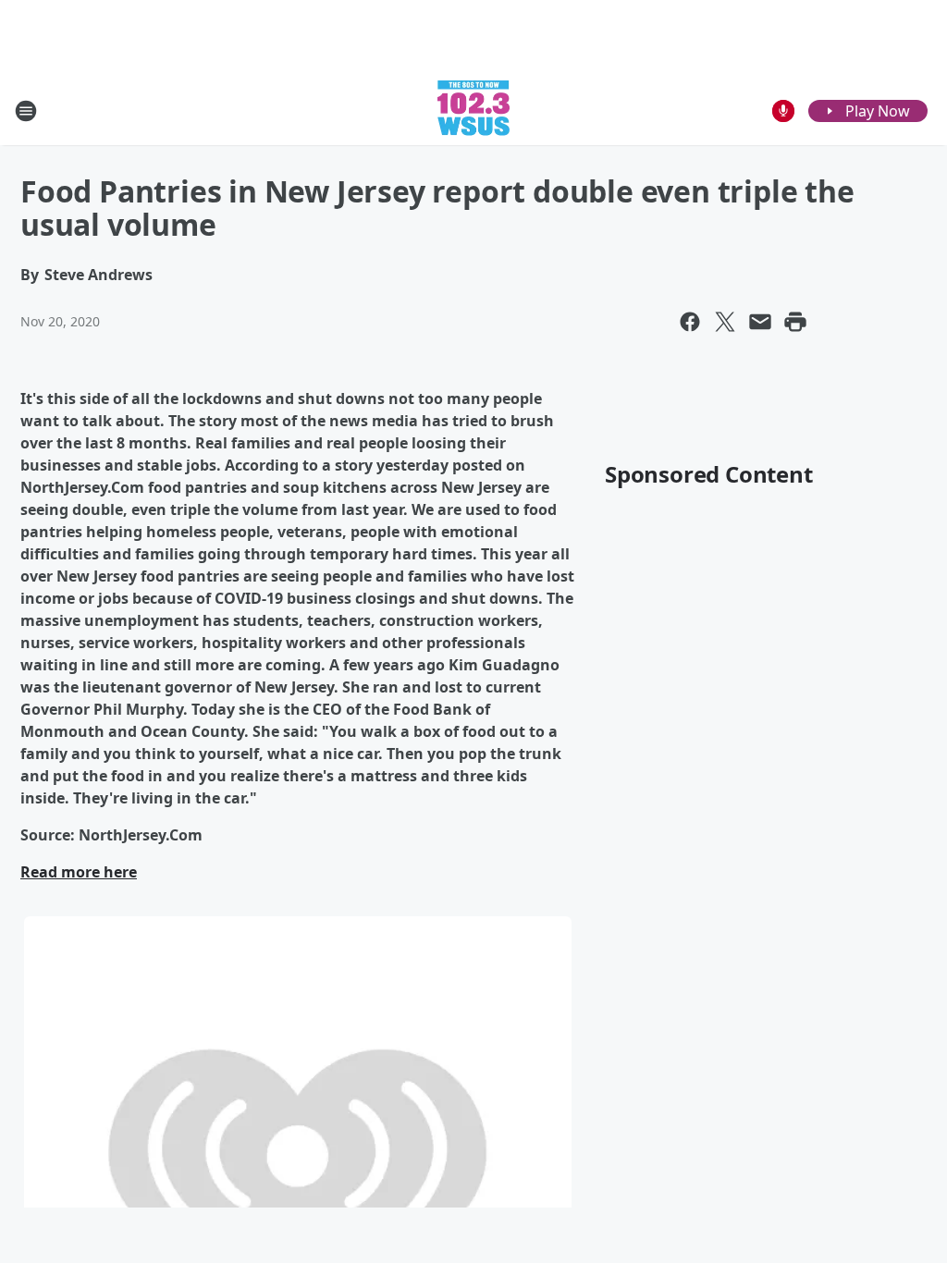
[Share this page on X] (725, 322)
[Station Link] (473, 110)
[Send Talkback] (783, 111)
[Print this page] (795, 322)
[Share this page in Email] (760, 322)
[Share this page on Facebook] (690, 322)
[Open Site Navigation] (26, 111)
